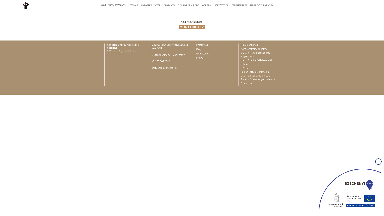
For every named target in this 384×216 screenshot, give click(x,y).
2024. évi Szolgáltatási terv (255, 75)
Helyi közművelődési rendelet (256, 60)
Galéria (207, 5)
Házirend (245, 64)
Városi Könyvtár (151, 5)
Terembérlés (239, 5)
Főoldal (200, 58)
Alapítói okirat (248, 56)
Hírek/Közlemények (261, 5)
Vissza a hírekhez (192, 27)
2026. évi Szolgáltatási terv (255, 52)
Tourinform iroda (188, 5)
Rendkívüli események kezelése (258, 79)
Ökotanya (169, 5)
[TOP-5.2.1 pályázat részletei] (347, 190)
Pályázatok (221, 5)
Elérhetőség (202, 53)
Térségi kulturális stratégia (255, 71)
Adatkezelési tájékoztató (254, 49)
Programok (202, 45)
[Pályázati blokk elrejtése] (378, 161)
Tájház (133, 5)
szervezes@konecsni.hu (164, 67)
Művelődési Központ (113, 5)
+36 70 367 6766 (161, 61)
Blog (198, 49)
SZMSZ (245, 68)
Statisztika (246, 83)
